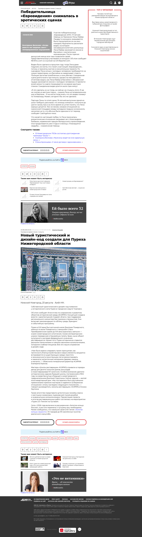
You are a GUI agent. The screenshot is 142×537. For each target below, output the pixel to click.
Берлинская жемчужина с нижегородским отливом (38, 188)
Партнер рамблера (52, 529)
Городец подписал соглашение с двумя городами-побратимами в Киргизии (73, 465)
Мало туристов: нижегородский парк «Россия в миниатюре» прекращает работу (40, 465)
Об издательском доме (41, 499)
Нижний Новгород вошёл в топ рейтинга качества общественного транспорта (104, 32)
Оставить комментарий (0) (71, 150)
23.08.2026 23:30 (26, 230)
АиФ (34, 292)
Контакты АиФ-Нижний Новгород (59, 501)
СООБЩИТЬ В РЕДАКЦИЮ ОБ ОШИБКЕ (83, 501)
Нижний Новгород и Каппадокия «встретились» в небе (73, 457)
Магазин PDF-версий (76, 499)
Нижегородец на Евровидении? (72, 181)
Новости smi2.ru (28, 224)
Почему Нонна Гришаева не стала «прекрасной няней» (41, 195)
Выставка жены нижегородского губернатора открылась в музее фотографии (104, 24)
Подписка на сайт (40, 501)
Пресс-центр (56, 499)
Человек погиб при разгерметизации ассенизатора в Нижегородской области (105, 15)
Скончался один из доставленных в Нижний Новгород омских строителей (104, 49)
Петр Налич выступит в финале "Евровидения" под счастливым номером (40, 182)
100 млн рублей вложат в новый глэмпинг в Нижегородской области (40, 458)
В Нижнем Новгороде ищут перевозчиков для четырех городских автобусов (104, 40)
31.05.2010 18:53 (25, 8)
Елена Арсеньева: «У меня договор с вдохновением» (58, 142)
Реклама (65, 499)
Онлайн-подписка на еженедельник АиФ (99, 499)
